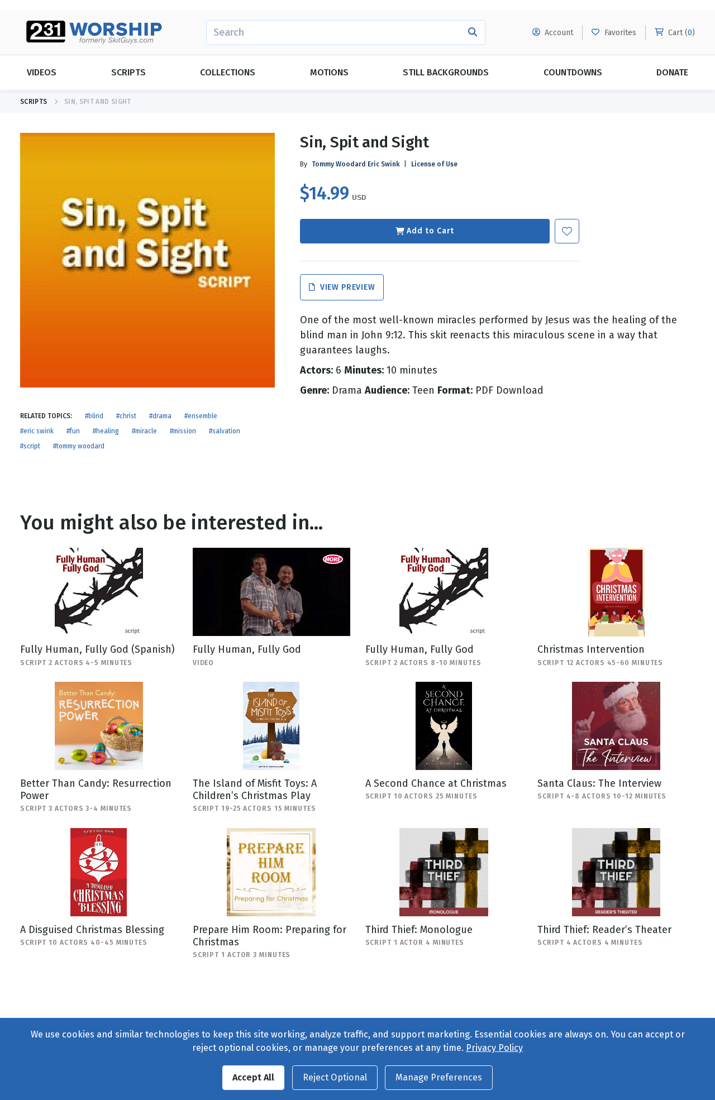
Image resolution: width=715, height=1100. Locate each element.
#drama (160, 416)
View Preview (346, 287)
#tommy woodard (78, 446)
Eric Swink (384, 164)
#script (30, 446)
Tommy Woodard (339, 164)
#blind (94, 416)
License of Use (434, 164)
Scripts (128, 72)
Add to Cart (430, 231)
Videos (41, 72)
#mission (183, 431)
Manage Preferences (438, 1077)
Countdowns (573, 72)
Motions (329, 72)
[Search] (473, 32)
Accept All (253, 1077)
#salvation (224, 431)
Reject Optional (335, 1077)
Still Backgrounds (446, 72)
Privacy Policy (494, 1047)
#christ (126, 416)
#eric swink (37, 431)
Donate (672, 72)
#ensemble (200, 416)
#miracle (144, 431)
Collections (227, 72)
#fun (73, 431)
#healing (106, 431)
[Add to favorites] (567, 231)
